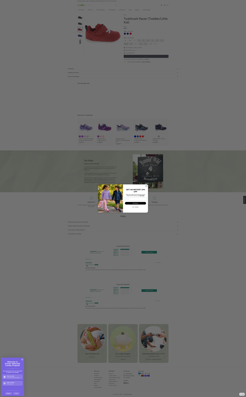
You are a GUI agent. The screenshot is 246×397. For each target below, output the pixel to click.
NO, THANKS (135, 207)
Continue (135, 203)
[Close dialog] (146, 186)
